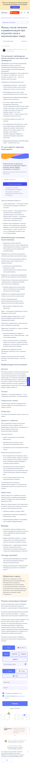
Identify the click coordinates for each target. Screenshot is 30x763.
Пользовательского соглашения (13, 189)
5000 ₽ (15, 659)
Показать (15, 41)
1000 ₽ (14, 654)
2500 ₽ (23, 654)
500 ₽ (6, 654)
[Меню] (28, 12)
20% (17, 344)
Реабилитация (7, 365)
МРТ (19, 106)
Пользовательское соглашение (15, 747)
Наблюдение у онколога (10, 85)
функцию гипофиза (15, 134)
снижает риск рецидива (18, 497)
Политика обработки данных (15, 748)
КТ (4, 102)
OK (7, 760)
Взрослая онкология (6, 17)
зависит (17, 200)
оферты (20, 693)
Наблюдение (5, 63)
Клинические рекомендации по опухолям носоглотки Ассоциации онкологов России (15, 560)
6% (13, 344)
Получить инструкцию (15, 184)
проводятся (13, 73)
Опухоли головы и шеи (19, 17)
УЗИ (4, 92)
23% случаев (16, 291)
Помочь (15, 703)
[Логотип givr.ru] (17, 708)
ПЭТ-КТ (11, 114)
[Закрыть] (28, 752)
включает (21, 82)
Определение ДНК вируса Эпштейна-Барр (15, 141)
